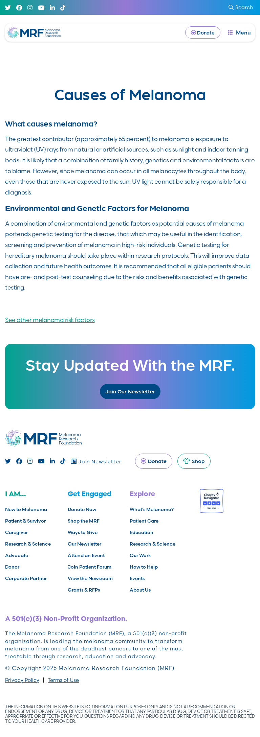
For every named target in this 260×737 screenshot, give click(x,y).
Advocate (16, 555)
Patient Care (144, 521)
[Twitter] (8, 7)
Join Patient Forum (89, 567)
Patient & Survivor (25, 521)
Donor (12, 567)
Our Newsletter (84, 544)
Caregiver (16, 532)
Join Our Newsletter (130, 391)
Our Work (140, 555)
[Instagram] (29, 7)
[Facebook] (19, 7)
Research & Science (28, 544)
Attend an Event (86, 555)
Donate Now (82, 509)
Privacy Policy (22, 680)
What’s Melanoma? (152, 509)
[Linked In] (52, 7)
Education (141, 532)
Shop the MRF (84, 521)
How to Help (144, 567)
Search (244, 7)
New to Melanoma (26, 509)
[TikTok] (62, 7)
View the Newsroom (90, 578)
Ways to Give (83, 532)
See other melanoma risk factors (50, 319)
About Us (140, 590)
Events (137, 578)
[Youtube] (41, 7)
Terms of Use (63, 680)
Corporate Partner (26, 578)
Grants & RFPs (84, 590)
